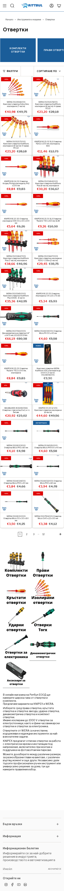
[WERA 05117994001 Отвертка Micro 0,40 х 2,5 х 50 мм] (48, 502)
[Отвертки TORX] (43, 632)
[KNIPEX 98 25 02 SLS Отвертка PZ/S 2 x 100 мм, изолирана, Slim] (48, 127)
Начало (9, 19)
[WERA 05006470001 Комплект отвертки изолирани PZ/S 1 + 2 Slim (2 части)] (48, 241)
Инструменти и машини (29, 19)
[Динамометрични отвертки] (43, 659)
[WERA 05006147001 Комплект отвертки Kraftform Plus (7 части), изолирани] (16, 241)
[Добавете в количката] (4, 94)
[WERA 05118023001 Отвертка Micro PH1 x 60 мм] (16, 431)
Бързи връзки (12, 824)
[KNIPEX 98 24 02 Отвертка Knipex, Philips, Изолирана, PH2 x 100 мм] (16, 167)
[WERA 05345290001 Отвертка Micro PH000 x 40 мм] (48, 431)
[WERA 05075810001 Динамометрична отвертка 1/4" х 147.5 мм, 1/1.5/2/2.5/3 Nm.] (16, 316)
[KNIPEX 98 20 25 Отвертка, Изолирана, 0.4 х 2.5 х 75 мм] (48, 279)
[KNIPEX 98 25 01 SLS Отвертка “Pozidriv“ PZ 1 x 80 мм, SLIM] (48, 204)
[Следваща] (55, 534)
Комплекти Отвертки (18, 50)
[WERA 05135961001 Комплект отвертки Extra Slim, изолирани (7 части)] (16, 87)
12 (43, 534)
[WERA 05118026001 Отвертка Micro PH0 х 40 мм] (16, 466)
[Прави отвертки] (43, 577)
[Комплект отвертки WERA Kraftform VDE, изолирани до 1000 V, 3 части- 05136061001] (48, 354)
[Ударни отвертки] (16, 632)
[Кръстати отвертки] (16, 605)
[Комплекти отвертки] (16, 577)
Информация (12, 836)
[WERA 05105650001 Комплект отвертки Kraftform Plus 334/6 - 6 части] (16, 279)
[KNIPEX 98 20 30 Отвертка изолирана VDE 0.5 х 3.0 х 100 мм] (16, 204)
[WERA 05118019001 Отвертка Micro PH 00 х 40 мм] (48, 316)
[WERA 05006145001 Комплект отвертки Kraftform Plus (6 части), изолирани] (48, 167)
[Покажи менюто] (4, 6)
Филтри (12, 71)
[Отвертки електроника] (16, 659)
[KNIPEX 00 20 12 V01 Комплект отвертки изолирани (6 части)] (48, 393)
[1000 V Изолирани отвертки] (43, 605)
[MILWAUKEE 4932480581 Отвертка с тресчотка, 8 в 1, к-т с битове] (16, 393)
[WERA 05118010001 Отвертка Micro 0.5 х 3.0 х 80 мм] (16, 502)
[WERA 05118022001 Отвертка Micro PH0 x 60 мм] (48, 466)
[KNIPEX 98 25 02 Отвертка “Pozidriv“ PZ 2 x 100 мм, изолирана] (16, 354)
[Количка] (59, 6)
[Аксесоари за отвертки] (16, 687)
